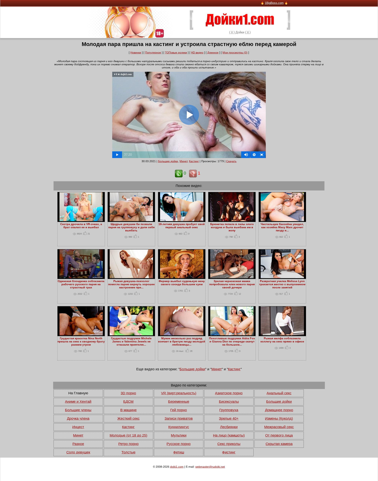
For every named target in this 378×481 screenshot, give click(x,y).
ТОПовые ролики (176, 52)
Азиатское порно (229, 393)
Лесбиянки (229, 427)
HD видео (197, 52)
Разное (78, 444)
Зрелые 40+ (229, 418)
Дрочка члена (78, 418)
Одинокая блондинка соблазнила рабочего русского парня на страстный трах (81, 284)
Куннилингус (178, 427)
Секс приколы (228, 444)
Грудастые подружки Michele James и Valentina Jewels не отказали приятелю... (131, 341)
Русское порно (179, 444)
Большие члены (78, 410)
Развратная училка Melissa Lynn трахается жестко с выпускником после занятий (282, 284)
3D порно (128, 393)
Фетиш (178, 452)
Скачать (231, 161)
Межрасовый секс (279, 427)
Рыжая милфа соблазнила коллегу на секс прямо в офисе (282, 340)
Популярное (153, 52)
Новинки (135, 52)
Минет (183, 161)
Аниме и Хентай (78, 402)
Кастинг (194, 161)
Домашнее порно (279, 410)
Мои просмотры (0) (234, 52)
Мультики (178, 435)
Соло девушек (78, 452)
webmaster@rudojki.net (210, 466)
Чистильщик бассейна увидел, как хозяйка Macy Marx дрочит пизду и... (282, 227)
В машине (128, 410)
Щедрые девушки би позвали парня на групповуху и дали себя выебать (131, 227)
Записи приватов (179, 418)
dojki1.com (176, 466)
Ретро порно (128, 444)
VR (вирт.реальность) (178, 393)
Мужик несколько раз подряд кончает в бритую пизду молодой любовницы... (181, 341)
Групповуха (228, 410)
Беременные (178, 402)
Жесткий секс (128, 418)
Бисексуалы (229, 402)
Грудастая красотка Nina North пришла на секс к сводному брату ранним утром (81, 341)
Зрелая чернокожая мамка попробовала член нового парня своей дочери (232, 284)
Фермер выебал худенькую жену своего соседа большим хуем (182, 283)
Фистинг (228, 452)
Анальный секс (279, 393)
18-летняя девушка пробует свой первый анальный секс (181, 226)
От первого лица (279, 435)
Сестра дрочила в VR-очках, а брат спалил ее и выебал (81, 226)
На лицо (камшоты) (229, 435)
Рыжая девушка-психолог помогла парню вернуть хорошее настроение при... (131, 284)
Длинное (213, 52)
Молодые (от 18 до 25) (128, 435)
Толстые (128, 452)
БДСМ (128, 402)
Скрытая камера (279, 444)
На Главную (78, 393)
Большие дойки (168, 161)
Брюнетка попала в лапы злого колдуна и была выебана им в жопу (232, 227)
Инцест (78, 427)
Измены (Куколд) (279, 418)
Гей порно (178, 410)
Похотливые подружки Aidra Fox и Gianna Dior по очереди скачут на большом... (232, 341)
